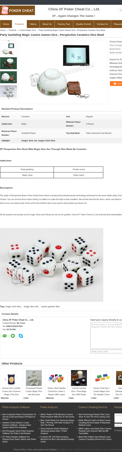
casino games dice (50, 306)
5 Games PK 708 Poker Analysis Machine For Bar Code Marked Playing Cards (57, 439)
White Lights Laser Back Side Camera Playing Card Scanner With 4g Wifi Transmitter (95, 430)
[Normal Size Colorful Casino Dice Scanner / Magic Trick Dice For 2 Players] (11, 378)
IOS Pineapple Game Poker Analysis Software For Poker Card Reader (18, 432)
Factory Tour (64, 24)
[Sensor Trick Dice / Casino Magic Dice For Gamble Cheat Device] (101, 378)
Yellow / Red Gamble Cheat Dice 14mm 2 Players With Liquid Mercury (56, 391)
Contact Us (102, 24)
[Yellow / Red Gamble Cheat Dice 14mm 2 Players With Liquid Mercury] (56, 378)
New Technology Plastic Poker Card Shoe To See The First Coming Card (94, 415)
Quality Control (83, 24)
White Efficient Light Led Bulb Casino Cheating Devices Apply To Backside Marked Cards (95, 422)
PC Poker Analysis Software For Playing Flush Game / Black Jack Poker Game (19, 439)
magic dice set (31, 306)
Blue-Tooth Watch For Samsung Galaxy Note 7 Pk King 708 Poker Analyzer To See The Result (57, 422)
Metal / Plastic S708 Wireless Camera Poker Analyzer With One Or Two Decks (57, 415)
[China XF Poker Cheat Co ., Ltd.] (17, 10)
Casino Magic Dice (28, 30)
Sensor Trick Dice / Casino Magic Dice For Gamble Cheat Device (101, 391)
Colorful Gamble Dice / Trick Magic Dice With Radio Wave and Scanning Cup (79, 391)
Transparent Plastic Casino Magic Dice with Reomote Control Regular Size (34, 391)
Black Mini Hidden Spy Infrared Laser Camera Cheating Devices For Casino (95, 438)
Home (6, 24)
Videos (33, 24)
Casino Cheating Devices (92, 407)
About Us (47, 24)
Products (19, 24)
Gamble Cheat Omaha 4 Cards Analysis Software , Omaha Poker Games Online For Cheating (16, 425)
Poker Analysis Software (16, 407)
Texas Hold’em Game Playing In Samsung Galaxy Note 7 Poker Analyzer (54, 430)
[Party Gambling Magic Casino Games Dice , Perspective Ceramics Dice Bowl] (8, 49)
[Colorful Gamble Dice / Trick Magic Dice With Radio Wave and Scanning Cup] (79, 378)
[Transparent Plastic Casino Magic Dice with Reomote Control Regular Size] (34, 378)
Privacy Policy (20, 449)
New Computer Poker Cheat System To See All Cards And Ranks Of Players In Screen (19, 416)
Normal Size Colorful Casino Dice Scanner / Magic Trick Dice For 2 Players (11, 391)
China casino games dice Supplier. (42, 449)
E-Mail (117, 430)
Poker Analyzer (49, 407)
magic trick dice (13, 306)
